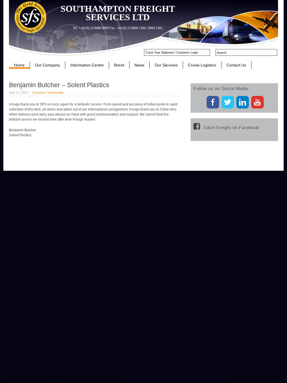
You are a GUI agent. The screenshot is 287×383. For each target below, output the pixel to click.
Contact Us (236, 65)
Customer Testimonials (48, 92)
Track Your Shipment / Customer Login (171, 52)
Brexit (119, 65)
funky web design (264, 378)
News (139, 65)
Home (19, 65)
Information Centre (87, 65)
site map (242, 378)
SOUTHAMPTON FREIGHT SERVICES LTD (118, 13)
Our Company (47, 65)
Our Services (166, 65)
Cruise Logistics (202, 65)
